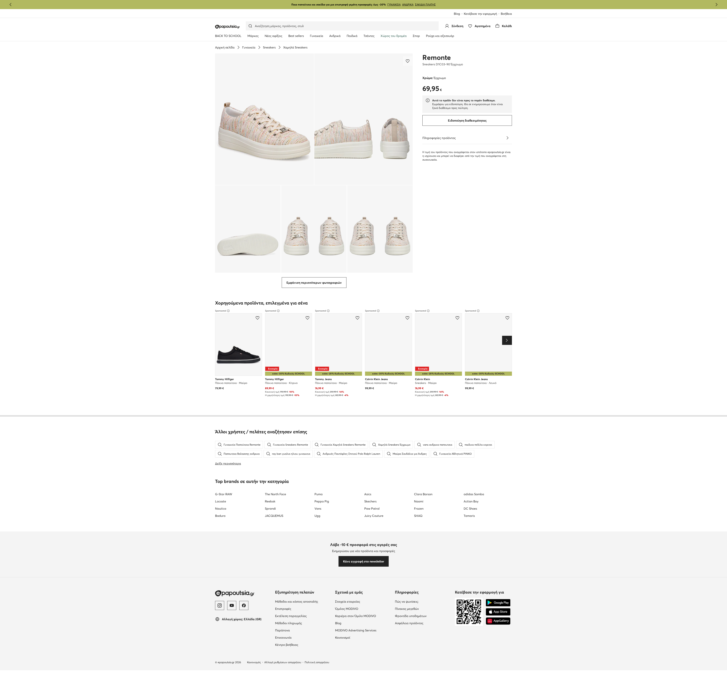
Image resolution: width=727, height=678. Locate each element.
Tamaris (469, 516)
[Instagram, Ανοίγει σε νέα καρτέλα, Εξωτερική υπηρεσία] (219, 605)
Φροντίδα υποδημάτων (423, 616)
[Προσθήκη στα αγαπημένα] (408, 61)
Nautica (220, 508)
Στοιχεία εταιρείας (363, 601)
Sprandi (270, 508)
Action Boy (471, 501)
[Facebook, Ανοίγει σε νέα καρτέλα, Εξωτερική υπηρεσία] (243, 605)
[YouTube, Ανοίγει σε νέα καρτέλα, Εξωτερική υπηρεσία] (231, 605)
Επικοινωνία (299, 637)
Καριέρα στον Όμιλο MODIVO (363, 616)
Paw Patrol (372, 508)
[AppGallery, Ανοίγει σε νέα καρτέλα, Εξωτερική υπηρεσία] (498, 621)
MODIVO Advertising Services (363, 630)
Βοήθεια (506, 14)
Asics (367, 494)
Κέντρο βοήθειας (302, 645)
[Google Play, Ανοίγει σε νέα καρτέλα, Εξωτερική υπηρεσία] (498, 603)
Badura (220, 516)
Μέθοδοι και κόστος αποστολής (303, 601)
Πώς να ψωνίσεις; (422, 601)
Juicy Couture (373, 516)
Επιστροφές (299, 609)
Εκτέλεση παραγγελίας (303, 616)
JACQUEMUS (274, 516)
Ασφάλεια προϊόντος (423, 623)
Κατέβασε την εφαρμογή (482, 14)
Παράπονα (298, 630)
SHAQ (418, 516)
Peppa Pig (321, 501)
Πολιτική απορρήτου (317, 662)
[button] (264, 119)
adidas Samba (474, 494)
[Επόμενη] (716, 4)
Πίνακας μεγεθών (423, 609)
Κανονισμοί (358, 637)
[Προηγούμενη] (10, 4)
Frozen (419, 508)
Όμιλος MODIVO (363, 609)
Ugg (317, 516)
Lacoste (220, 501)
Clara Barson (423, 494)
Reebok (270, 501)
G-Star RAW (223, 494)
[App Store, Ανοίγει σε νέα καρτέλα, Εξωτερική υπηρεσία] (498, 612)
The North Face (275, 494)
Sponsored (220, 310)
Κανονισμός (254, 662)
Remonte (436, 57)
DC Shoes (470, 508)
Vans (317, 508)
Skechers (370, 501)
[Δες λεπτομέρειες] (507, 137)
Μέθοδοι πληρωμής (303, 623)
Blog (459, 14)
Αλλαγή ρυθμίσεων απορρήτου (282, 662)
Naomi (418, 501)
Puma (318, 494)
